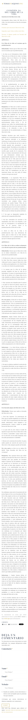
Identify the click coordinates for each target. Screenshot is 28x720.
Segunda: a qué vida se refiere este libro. (13, 31)
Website (5, 684)
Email (4, 676)
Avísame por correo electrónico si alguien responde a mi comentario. (14, 700)
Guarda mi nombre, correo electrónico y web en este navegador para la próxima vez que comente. (14, 693)
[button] (25, 3)
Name (4, 668)
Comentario (7, 649)
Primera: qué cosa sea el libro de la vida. (13, 27)
